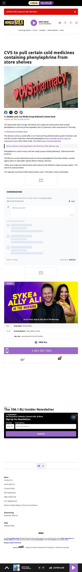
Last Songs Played (24, 30)
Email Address (20, 423)
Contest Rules (9, 488)
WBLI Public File (10, 497)
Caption (71, 105)
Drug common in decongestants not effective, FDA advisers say (32, 146)
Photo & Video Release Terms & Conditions (21, 505)
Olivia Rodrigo (45, 24)
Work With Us (9, 484)
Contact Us (8, 480)
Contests (42, 30)
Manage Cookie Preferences (12, 543)
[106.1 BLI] (41, 3)
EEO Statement (10, 493)
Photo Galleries (53, 30)
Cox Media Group (14, 538)
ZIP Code (9, 423)
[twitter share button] (11, 112)
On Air (35, 30)
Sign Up (41, 434)
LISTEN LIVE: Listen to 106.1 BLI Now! (21, 12)
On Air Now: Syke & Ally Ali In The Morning (41, 319)
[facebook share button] (5, 112)
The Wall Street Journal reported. (47, 141)
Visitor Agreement (66, 538)
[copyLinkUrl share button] (21, 112)
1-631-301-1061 (42, 350)
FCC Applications (10, 501)
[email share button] (16, 112)
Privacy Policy (8, 540)
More (62, 30)
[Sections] (4, 3)
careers (53, 540)
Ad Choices (39, 540)
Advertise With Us (11, 515)
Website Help (9, 526)
